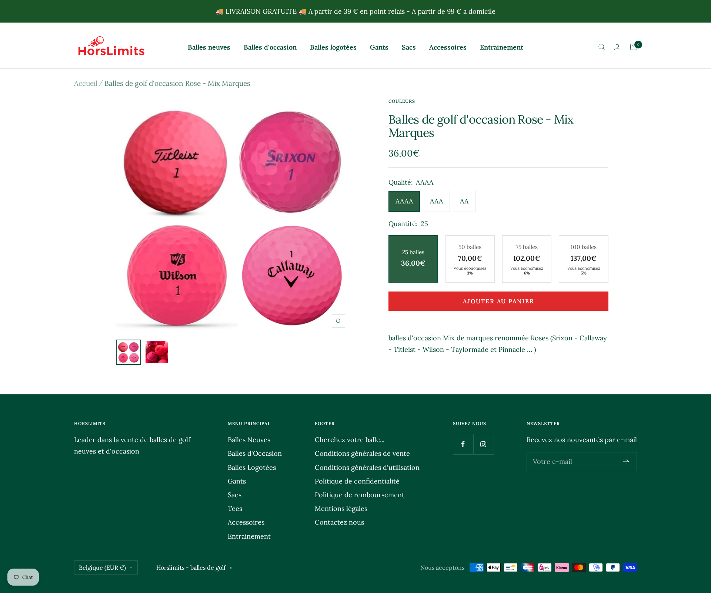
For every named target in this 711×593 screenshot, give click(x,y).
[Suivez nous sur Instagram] (483, 444)
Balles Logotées (252, 467)
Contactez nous (339, 522)
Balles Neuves (249, 439)
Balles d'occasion (270, 47)
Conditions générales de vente (362, 453)
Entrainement (501, 47)
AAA (436, 201)
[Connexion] (617, 47)
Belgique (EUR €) (102, 567)
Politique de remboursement (359, 495)
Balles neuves (209, 47)
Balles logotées (333, 47)
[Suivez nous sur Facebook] (463, 444)
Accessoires (448, 47)
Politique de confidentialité (357, 481)
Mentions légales (341, 508)
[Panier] (633, 47)
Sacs (409, 47)
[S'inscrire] (626, 461)
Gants (379, 47)
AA (464, 201)
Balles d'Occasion (255, 453)
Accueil (85, 83)
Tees (235, 508)
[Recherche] (601, 47)
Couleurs (401, 101)
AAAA (404, 201)
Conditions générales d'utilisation (367, 467)
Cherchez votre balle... (349, 439)
